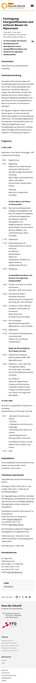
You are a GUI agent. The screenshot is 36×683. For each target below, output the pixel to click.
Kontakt (3, 660)
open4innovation (17, 609)
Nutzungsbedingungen (8, 675)
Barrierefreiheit (6, 678)
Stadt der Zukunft (7, 640)
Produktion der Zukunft (8, 648)
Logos (3, 663)
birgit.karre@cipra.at (14, 519)
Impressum (4, 670)
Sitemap (3, 680)
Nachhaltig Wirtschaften (9, 643)
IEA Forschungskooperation (10, 645)
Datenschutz (5, 673)
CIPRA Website (8, 586)
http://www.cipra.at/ (16, 524)
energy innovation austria (9, 650)
